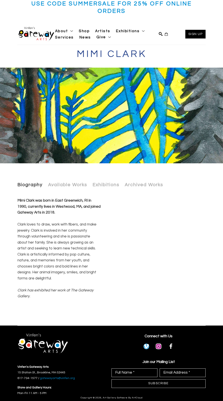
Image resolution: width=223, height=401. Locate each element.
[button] (64, 31)
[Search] (160, 34)
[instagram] (158, 346)
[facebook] (171, 346)
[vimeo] (146, 346)
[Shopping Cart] (166, 34)
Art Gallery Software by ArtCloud (123, 398)
